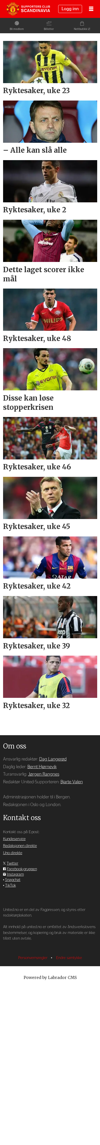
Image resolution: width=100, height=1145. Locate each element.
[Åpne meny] (91, 9)
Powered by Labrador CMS (50, 977)
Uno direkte (12, 853)
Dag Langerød (53, 759)
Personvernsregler (33, 958)
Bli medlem (17, 29)
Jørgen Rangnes (43, 774)
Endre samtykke (69, 958)
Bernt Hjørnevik (42, 767)
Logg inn (70, 9)
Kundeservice (14, 839)
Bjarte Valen (72, 782)
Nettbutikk (80, 29)
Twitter (12, 863)
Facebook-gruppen (22, 869)
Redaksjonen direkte (20, 846)
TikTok (10, 885)
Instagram (15, 874)
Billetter (49, 29)
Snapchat (13, 880)
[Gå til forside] (28, 9)
